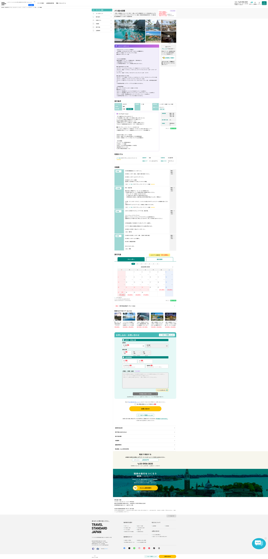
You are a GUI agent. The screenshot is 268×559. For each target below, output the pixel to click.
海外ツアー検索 (140, 525)
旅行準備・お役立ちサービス (129, 542)
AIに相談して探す (127, 527)
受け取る (31, 5)
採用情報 (167, 525)
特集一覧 (139, 529)
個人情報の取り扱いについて (134, 402)
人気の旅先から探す (141, 527)
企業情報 (154, 525)
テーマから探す (127, 529)
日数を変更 (129, 109)
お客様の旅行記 (140, 531)
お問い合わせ (145, 409)
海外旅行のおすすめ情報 (128, 531)
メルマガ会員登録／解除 (141, 542)
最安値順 (159, 259)
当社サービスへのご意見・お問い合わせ (160, 536)
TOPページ (126, 525)
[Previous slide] (114, 320)
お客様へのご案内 (127, 540)
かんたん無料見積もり (157, 534)
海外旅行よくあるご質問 (141, 540)
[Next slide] (176, 320)
